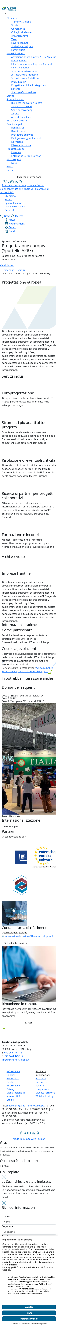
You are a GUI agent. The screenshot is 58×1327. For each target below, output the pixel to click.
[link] (4, 181)
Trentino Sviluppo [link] (21, 21)
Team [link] (14, 39)
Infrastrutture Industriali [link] (25, 74)
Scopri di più (11, 826)
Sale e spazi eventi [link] (21, 106)
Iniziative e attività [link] (17, 120)
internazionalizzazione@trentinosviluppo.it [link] (28, 936)
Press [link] (10, 166)
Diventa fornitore (45, 1092)
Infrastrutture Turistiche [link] (25, 78)
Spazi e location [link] (15, 99)
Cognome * (8, 1226)
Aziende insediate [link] (21, 117)
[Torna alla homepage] (9, 8)
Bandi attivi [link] (17, 127)
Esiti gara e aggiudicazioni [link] (26, 138)
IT (8, 1)
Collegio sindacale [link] (21, 32)
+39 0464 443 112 (13, 1056)
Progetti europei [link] (16, 148)
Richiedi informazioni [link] (16, 943)
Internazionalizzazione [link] (24, 71)
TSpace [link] (15, 113)
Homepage (8, 270)
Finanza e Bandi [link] (20, 67)
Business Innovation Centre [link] (26, 103)
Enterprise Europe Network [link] (26, 156)
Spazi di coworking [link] (22, 110)
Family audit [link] (18, 50)
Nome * (6, 1216)
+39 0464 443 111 (13, 1052)
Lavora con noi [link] (19, 42)
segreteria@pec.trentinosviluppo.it (26, 1105)
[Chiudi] (4, 1177)
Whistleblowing (44, 1096)
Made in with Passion (29, 1138)
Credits (11, 1099)
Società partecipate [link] (22, 46)
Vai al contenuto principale (15, 188)
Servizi (21, 270)
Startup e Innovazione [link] (23, 92)
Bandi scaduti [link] (18, 131)
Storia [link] (14, 25)
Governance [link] (18, 28)
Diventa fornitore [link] (21, 145)
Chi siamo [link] (12, 18)
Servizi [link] (10, 95)
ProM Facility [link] (18, 81)
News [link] (10, 170)
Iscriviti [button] (28, 1022)
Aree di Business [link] (16, 53)
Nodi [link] (14, 163)
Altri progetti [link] (14, 159)
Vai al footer (7, 265)
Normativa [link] (17, 141)
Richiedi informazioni (29, 177)
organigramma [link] (19, 35)
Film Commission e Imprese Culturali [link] (31, 64)
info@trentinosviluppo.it (15, 1059)
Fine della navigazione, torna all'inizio (23, 185)
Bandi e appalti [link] (15, 124)
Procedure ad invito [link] (22, 134)
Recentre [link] (16, 152)
